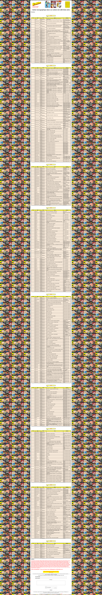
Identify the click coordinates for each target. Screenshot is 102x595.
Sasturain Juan (48, 566)
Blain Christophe (40, 561)
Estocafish (41, 562)
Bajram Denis (47, 560)
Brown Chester (66, 561)
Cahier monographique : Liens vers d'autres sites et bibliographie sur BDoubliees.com (47, 569)
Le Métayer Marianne (36, 564)
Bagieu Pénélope (42, 560)
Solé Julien (61, 566)
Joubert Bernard (55, 563)
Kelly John (59, 563)
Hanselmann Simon (39, 563)
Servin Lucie (52, 566)
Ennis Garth (38, 562)
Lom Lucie (46, 564)
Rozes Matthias (40, 566)
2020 (51, 164)
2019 (51, 65)
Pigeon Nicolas (36, 565)
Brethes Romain (61, 561)
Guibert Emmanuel (65, 562)
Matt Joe (60, 564)
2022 (51, 294)
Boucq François (52, 561)
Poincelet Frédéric (40, 565)
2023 (51, 385)
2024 (51, 428)
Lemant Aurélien (42, 564)
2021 (51, 207)
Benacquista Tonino (60, 560)
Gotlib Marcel (61, 562)
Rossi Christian (35, 566)
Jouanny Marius (50, 563)
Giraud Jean (57, 562)
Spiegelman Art (65, 566)
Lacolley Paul (63, 563)
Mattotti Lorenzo (63, 564)
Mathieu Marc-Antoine (55, 564)
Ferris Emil (49, 562)
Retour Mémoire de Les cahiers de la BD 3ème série (51, 572)
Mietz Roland (68, 564)
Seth (55, 566)
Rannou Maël (59, 565)
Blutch (48, 561)
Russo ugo (44, 566)
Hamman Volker (33, 563)
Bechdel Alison (54, 560)
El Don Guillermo (33, 562)
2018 (51, 15)
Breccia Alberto (57, 561)
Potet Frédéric (46, 565)
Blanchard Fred (45, 561)
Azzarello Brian (37, 560)
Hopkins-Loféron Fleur (45, 563)
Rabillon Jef (55, 565)
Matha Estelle (50, 564)
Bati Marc (50, 560)
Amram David (33, 560)
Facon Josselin (45, 562)
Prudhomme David (50, 565)
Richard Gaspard (64, 565)
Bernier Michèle (65, 560)
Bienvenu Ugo (36, 561)
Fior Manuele (53, 562)
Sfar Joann (57, 566)
